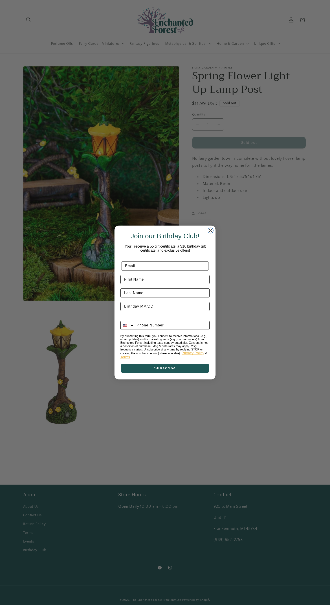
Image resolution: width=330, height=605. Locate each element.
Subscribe (165, 368)
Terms (125, 357)
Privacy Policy (193, 353)
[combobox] (127, 325)
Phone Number (134, 317)
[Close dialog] (210, 230)
